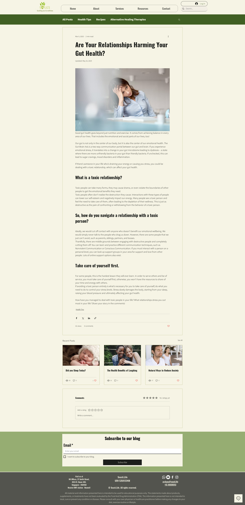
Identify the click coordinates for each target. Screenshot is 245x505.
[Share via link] (95, 318)
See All (180, 340)
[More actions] (168, 36)
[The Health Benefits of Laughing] (122, 355)
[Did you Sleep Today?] (81, 355)
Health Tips (84, 19)
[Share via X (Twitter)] (83, 318)
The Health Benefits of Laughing (122, 370)
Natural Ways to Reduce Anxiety (164, 370)
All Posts (68, 19)
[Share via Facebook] (76, 318)
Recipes (100, 19)
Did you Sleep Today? (76, 370)
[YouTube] (168, 477)
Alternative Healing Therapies (128, 19)
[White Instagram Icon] (177, 477)
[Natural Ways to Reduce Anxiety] (163, 355)
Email (68, 445)
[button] (143, 8)
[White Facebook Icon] (172, 477)
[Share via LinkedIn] (89, 318)
